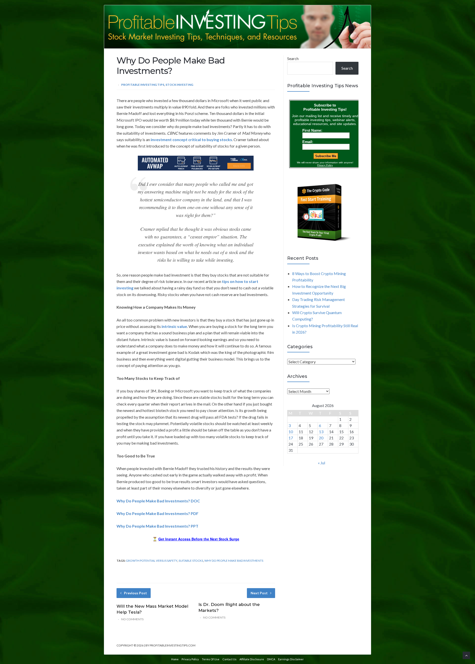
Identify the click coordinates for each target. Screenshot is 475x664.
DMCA (271, 659)
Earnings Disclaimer (291, 659)
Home (175, 659)
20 (321, 437)
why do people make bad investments (233, 560)
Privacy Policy (190, 659)
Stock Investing (179, 84)
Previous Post (135, 593)
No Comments (132, 619)
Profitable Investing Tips (142, 84)
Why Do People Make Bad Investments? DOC (158, 500)
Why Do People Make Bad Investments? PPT (157, 526)
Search (293, 58)
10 (290, 431)
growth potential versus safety (151, 560)
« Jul (321, 462)
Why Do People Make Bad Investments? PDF (157, 513)
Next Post (259, 593)
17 (290, 437)
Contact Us (229, 659)
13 (321, 431)
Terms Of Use (210, 659)
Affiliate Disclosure (251, 659)
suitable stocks (191, 560)
